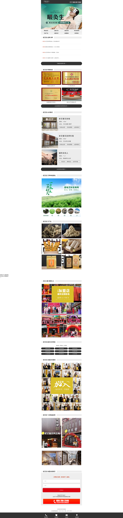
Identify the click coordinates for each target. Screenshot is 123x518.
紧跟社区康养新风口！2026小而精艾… (53, 46)
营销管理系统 (47, 351)
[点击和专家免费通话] (61, 504)
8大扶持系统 (75, 353)
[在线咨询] (56, 515)
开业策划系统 (61, 348)
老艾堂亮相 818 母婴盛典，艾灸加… (52, 52)
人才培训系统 (47, 353)
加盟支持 (56, 33)
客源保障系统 (74, 348)
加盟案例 (66, 33)
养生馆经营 (76, 30)
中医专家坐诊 (61, 353)
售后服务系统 (74, 351)
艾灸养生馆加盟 (63, 509)
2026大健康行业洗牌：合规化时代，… (53, 57)
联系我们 (77, 33)
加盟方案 (66, 30)
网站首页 (46, 30)
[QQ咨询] (66, 515)
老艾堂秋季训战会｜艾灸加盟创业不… (53, 41)
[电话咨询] (46, 515)
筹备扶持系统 (47, 348)
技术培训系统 (61, 351)
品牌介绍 (56, 30)
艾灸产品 (46, 33)
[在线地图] (77, 515)
